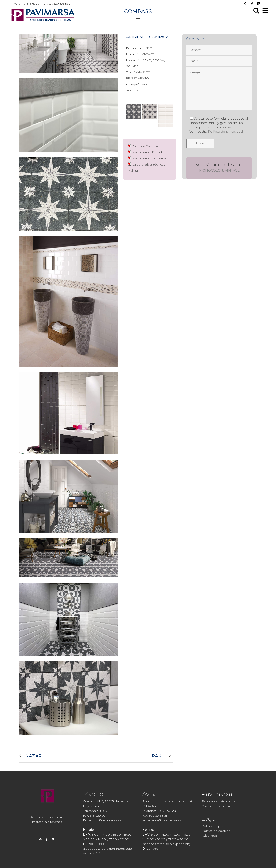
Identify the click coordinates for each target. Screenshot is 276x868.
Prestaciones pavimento (149, 158)
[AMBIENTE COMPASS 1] (68, 75)
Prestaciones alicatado (148, 152)
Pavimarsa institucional (219, 801)
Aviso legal (210, 835)
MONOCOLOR (211, 170)
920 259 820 (62, 3)
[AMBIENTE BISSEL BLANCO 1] (68, 369)
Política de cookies (216, 831)
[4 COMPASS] (68, 233)
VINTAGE (232, 170)
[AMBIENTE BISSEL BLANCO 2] (68, 456)
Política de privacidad (225, 131)
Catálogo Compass (145, 146)
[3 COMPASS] (68, 154)
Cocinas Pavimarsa (216, 806)
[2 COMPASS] (68, 737)
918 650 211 (34, 3)
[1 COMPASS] (68, 658)
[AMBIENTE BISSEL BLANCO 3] (68, 535)
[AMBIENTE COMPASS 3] (68, 579)
